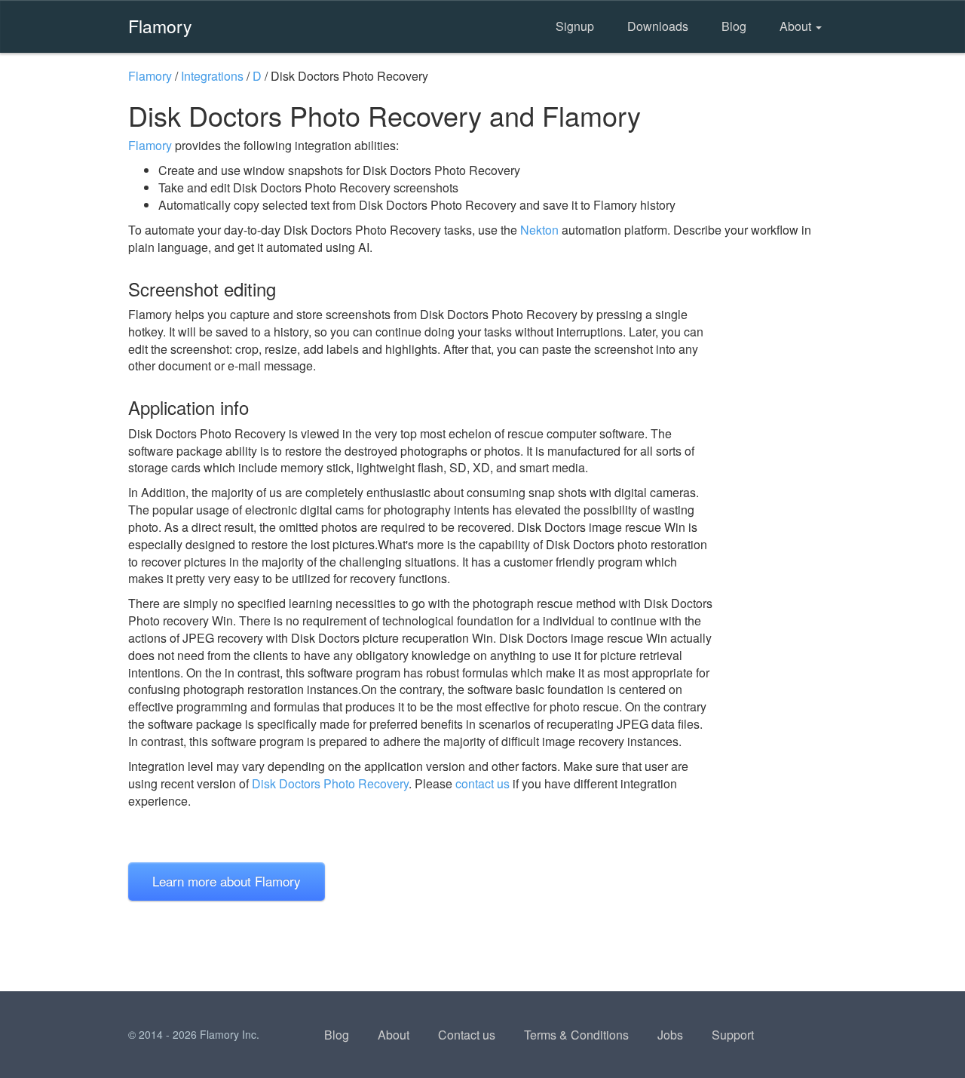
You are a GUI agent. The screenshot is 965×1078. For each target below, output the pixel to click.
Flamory (160, 26)
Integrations (212, 75)
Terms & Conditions (576, 1034)
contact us (482, 783)
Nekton (539, 229)
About (797, 26)
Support (733, 1034)
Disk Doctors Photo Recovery (330, 783)
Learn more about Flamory (226, 880)
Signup (575, 26)
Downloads (657, 26)
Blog (733, 26)
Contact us (466, 1034)
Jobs (670, 1034)
